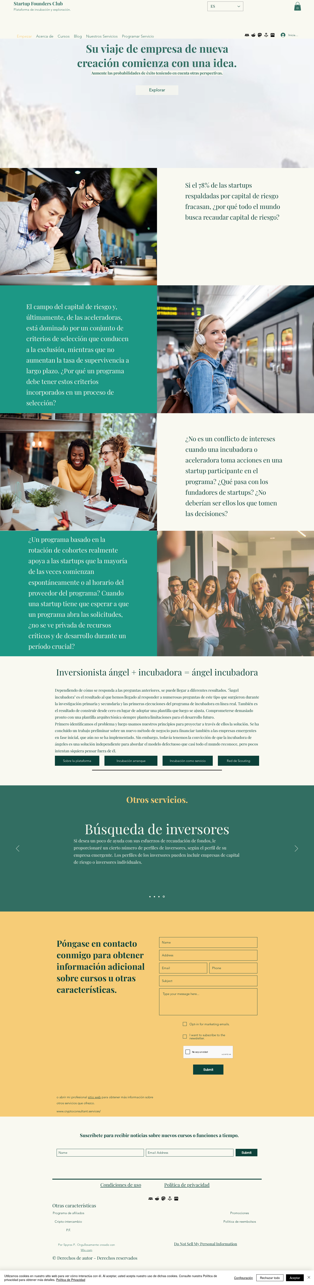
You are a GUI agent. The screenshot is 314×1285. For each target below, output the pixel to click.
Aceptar (295, 1278)
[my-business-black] (272, 35)
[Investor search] (164, 896)
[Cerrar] (308, 1278)
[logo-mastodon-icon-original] (260, 35)
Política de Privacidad (70, 1280)
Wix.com (86, 1250)
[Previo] (17, 848)
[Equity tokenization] (159, 897)
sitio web (94, 1097)
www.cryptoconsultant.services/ (79, 1111)
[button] (297, 6)
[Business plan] (150, 896)
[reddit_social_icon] (253, 35)
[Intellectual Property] (154, 896)
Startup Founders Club (38, 3)
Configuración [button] (243, 1278)
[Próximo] (296, 848)
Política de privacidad (187, 1184)
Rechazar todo (270, 1278)
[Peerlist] (247, 35)
